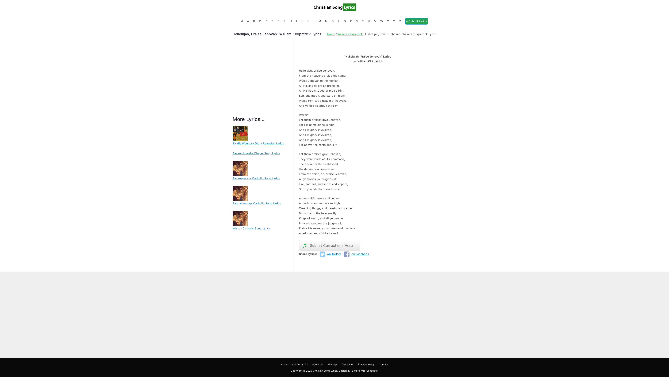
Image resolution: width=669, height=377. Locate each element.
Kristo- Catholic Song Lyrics (251, 228)
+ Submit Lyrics (416, 21)
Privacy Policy (366, 364)
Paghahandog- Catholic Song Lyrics (257, 203)
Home (284, 364)
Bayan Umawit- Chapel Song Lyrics (256, 153)
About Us (317, 364)
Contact (383, 364)
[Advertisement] (260, 82)
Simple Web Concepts (365, 370)
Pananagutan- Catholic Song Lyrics (256, 178)
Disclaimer (348, 364)
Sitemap (332, 364)
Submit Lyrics (300, 364)
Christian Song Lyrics (325, 370)
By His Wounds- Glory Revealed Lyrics (258, 143)
